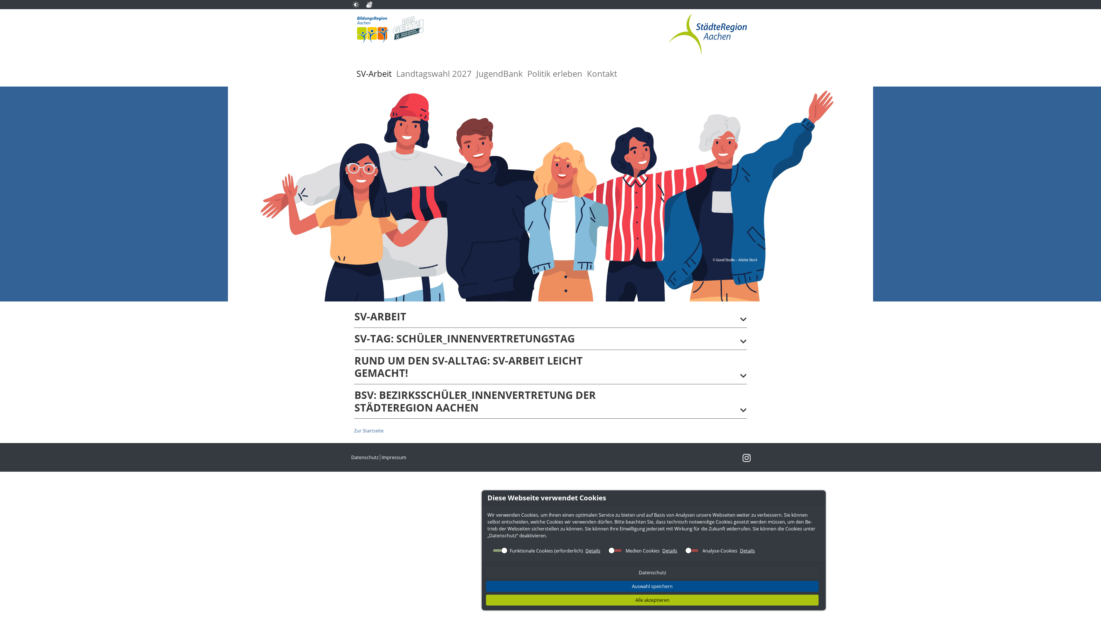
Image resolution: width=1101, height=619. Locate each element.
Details (592, 551)
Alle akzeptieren (652, 600)
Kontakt (602, 73)
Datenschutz (502, 535)
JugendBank (499, 73)
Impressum (394, 457)
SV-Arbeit (374, 73)
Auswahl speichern (652, 586)
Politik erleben (554, 73)
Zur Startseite (369, 431)
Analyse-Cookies (719, 551)
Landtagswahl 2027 (434, 73)
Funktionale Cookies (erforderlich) (546, 551)
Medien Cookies (643, 551)
